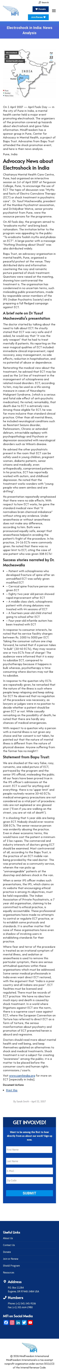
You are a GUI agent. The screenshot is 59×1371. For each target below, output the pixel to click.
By (21, 1101)
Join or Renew (10, 1258)
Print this (11, 1090)
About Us (8, 1238)
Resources (8, 1272)
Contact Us (9, 1245)
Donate (7, 1252)
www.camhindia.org (22, 1075)
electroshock (11, 53)
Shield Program (11, 1265)
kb (7, 57)
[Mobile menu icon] (54, 11)
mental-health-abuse (15, 61)
